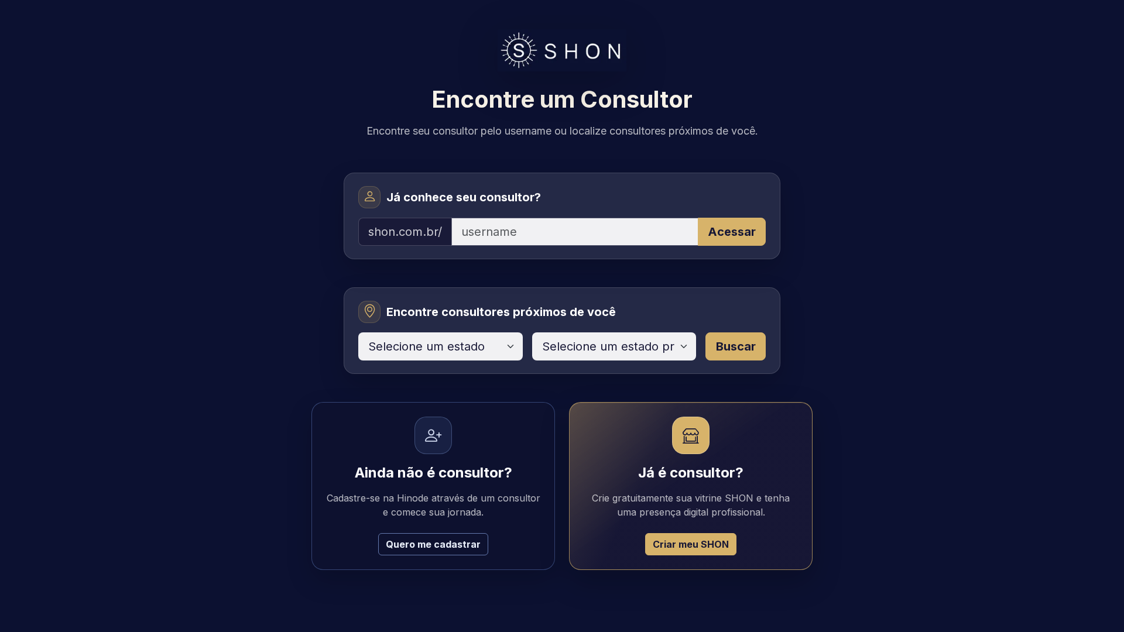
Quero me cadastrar (433, 544)
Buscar (736, 346)
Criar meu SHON (691, 544)
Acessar (732, 232)
